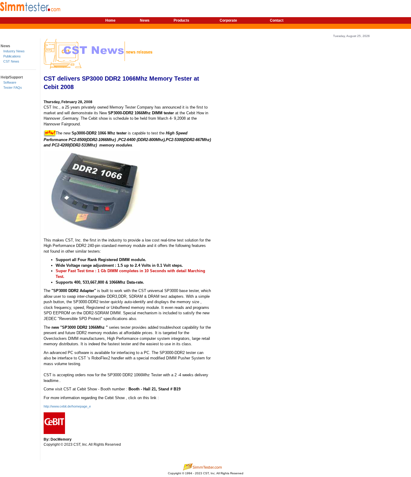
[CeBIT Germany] (54, 423)
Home (110, 20)
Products (181, 20)
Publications (12, 56)
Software (9, 82)
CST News (11, 61)
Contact (276, 20)
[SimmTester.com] (30, 6)
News (145, 20)
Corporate (228, 20)
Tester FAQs (12, 87)
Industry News (14, 51)
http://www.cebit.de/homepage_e (67, 406)
